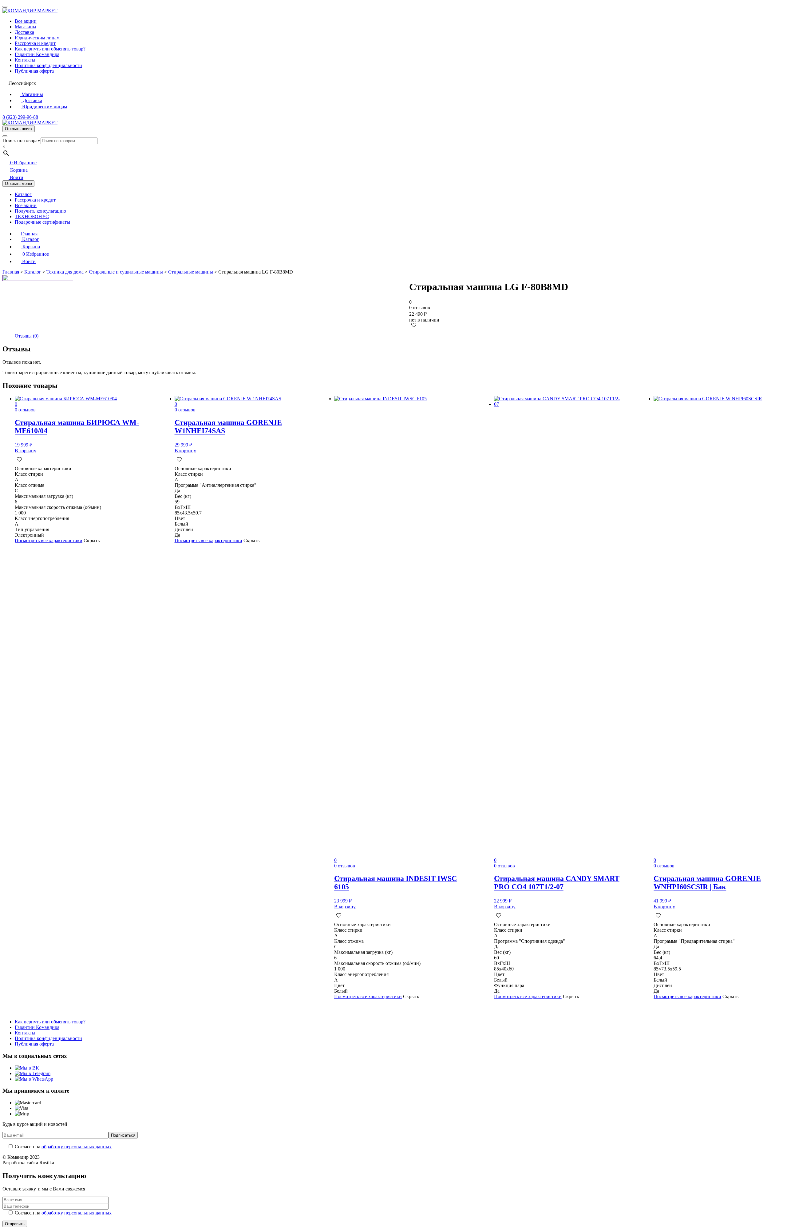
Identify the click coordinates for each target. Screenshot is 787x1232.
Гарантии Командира (37, 54)
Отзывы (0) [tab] (26, 335)
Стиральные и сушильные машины (126, 271)
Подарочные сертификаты (42, 222)
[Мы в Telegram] (32, 1073)
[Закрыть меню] (4, 7)
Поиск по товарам (21, 140)
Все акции (26, 21)
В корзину (25, 450)
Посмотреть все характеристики (48, 540)
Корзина (18, 170)
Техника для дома (65, 271)
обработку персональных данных (77, 1146)
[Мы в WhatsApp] (34, 1079)
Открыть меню (18, 183)
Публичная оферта (34, 71)
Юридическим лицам (37, 37)
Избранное (23, 162)
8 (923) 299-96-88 (20, 117)
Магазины (25, 26)
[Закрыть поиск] (4, 136)
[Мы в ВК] (27, 1067)
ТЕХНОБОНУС (32, 216)
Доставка (24, 32)
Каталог (23, 194)
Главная (29, 233)
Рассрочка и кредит (35, 43)
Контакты (25, 59)
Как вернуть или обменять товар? (50, 48)
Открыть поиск (18, 128)
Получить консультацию (40, 211)
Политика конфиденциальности (48, 65)
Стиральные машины (190, 271)
